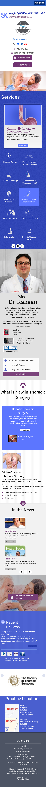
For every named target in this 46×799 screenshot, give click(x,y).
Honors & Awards (18, 365)
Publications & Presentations (21, 360)
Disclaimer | (17, 757)
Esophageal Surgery (30, 218)
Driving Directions (26, 714)
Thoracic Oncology (10, 180)
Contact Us (28, 759)
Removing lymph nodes (14, 495)
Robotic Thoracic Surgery (29, 238)
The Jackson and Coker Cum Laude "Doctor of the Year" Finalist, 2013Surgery (24, 341)
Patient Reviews (13, 624)
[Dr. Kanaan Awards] (10, 349)
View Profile (21, 374)
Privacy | (25, 757)
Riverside (23, 719)
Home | (9, 757)
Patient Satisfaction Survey (24, 597)
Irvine (22, 705)
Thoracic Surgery (10, 162)
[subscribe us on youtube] (26, 44)
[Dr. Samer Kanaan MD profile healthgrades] (3, 654)
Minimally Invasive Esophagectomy (20, 130)
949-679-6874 (23, 48)
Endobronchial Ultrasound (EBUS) (30, 181)
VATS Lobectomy (10, 218)
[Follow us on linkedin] (22, 44)
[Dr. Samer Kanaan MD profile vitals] (16, 654)
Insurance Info (23, 754)
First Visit (23, 746)
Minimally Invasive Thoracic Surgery (30, 163)
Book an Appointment (24, 52)
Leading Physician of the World (16, 332)
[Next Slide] (22, 246)
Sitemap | (20, 759)
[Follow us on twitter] (14, 44)
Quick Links (23, 740)
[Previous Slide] (13, 246)
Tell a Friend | (11, 759)
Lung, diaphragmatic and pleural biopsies (21, 492)
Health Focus (11, 558)
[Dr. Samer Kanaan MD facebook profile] (22, 654)
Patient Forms (23, 57)
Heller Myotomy (10, 237)
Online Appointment (23, 751)
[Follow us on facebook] (18, 44)
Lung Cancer (10, 531)
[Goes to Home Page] (23, 15)
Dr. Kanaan (23, 299)
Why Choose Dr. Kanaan (21, 369)
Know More (23, 145)
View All (32, 646)
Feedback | (32, 757)
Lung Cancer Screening (9, 200)
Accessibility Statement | (17, 762)
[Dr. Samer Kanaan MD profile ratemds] (10, 654)
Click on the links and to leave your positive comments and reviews (17, 659)
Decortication (10, 498)
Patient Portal (23, 64)
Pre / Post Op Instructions (23, 749)
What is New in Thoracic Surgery (23, 394)
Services (10, 97)
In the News (23, 509)
